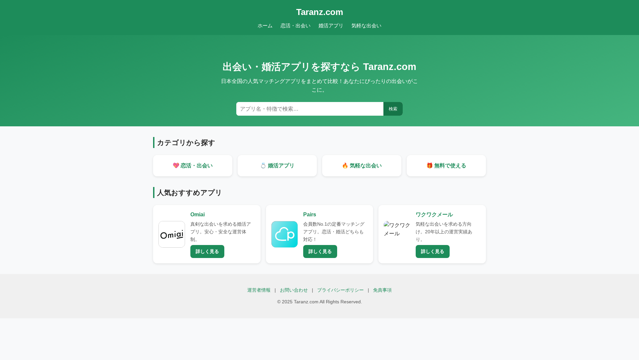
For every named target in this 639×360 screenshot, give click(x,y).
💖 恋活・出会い (193, 165)
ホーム (265, 25)
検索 (393, 108)
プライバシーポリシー (340, 290)
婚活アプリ (331, 25)
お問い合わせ (294, 290)
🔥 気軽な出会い (362, 165)
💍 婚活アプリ (277, 165)
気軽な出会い (366, 25)
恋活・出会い (296, 25)
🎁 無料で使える (446, 165)
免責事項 (382, 290)
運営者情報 (259, 290)
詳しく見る (207, 251)
